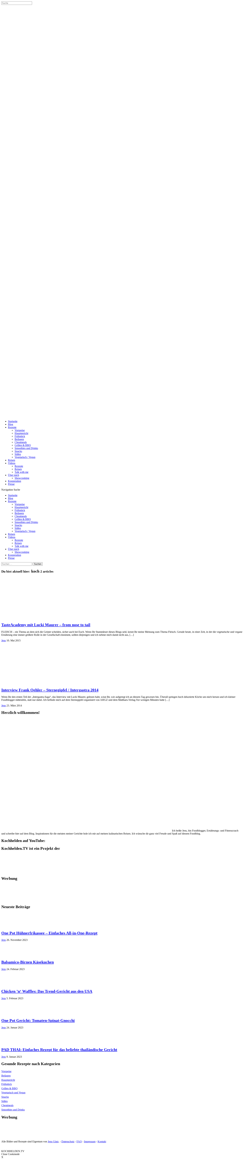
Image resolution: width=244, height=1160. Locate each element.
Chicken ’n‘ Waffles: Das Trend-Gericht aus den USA (46, 991)
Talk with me (21, 472)
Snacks (18, 451)
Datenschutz (67, 1141)
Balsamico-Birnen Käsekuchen (27, 962)
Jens (3, 640)
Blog (10, 424)
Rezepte (12, 427)
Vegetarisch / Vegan (25, 457)
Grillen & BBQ (23, 445)
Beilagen (19, 439)
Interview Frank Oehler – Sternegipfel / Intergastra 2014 (49, 690)
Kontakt (102, 1141)
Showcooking (22, 478)
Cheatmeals (21, 442)
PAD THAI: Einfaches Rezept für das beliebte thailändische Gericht (59, 1050)
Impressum (89, 1141)
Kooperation (14, 481)
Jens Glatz (53, 1141)
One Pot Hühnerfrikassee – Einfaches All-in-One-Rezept (49, 933)
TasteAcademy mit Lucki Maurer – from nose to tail (45, 625)
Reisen (11, 460)
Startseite (12, 421)
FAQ (79, 1141)
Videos (11, 463)
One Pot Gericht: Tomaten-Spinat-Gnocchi (38, 1020)
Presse (11, 484)
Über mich (13, 475)
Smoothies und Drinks (26, 448)
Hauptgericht (21, 433)
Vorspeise (20, 430)
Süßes (18, 454)
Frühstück (20, 436)
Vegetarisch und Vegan (13, 1092)
